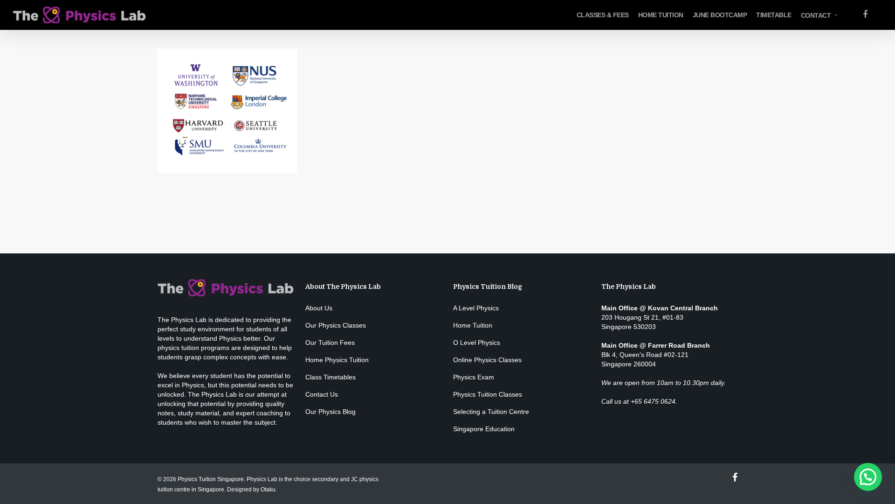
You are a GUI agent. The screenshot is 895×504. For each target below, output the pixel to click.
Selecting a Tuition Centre (491, 411)
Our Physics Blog (330, 411)
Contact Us (321, 394)
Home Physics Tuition (337, 360)
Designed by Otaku (251, 489)
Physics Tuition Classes (487, 394)
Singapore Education (484, 429)
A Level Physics (476, 308)
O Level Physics (476, 342)
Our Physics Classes (335, 325)
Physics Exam (473, 377)
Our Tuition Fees (330, 342)
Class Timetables (330, 377)
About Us (318, 308)
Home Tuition (472, 325)
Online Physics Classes (487, 360)
